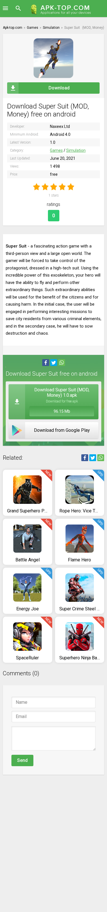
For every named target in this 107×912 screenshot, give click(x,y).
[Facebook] (45, 362)
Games (56, 150)
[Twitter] (53, 362)
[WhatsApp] (61, 362)
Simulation (76, 150)
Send (22, 760)
